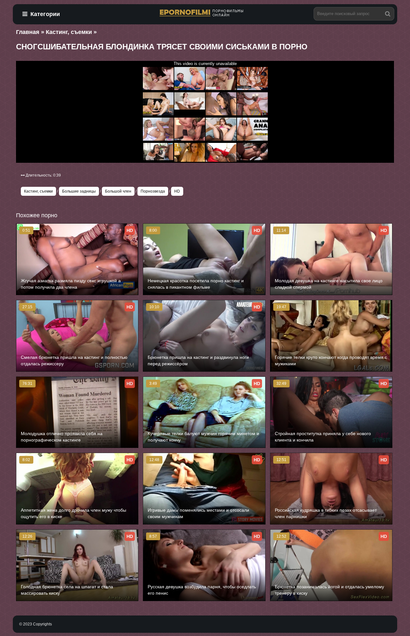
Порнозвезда (153, 191)
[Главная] (205, 13)
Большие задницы (79, 191)
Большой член (118, 191)
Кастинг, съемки (38, 191)
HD (177, 191)
